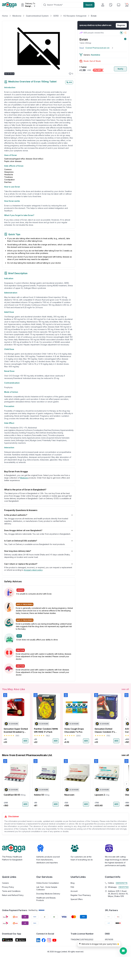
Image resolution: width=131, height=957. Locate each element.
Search (89, 5)
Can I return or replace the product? (20, 564)
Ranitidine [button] (95, 55)
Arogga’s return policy (33, 570)
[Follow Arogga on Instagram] (49, 940)
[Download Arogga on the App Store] (20, 939)
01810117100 (123, 887)
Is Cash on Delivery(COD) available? (20, 541)
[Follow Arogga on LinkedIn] (38, 940)
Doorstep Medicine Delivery (48, 894)
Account (74, 891)
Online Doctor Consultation (47, 883)
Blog (72, 883)
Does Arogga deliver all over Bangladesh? (23, 530)
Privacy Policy (8, 887)
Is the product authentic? (15, 515)
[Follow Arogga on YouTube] (54, 940)
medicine (24, 478)
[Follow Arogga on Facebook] (44, 940)
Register (121, 25)
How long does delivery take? (17, 551)
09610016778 (121, 883)
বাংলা (70, 82)
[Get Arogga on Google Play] (7, 939)
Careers (5, 883)
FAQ (72, 887)
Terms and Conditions (11, 891)
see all (125, 689)
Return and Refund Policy (13, 895)
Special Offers (77, 899)
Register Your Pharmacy (81, 895)
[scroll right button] (126, 719)
